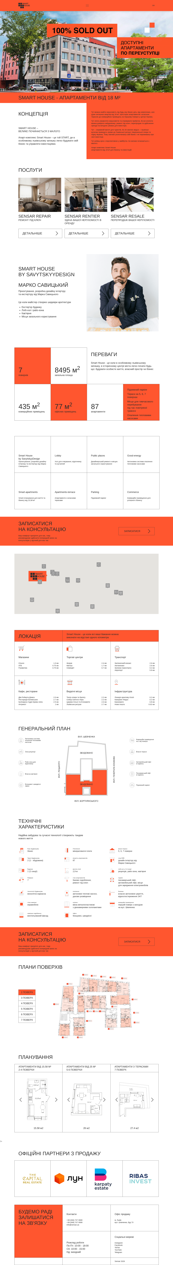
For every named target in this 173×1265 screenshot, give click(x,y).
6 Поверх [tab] (27, 1014)
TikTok (117, 1248)
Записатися (132, 531)
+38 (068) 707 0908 (74, 1222)
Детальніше (32, 233)
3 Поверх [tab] (27, 997)
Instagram (119, 1243)
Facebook (119, 1245)
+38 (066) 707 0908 (74, 1220)
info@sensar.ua (73, 1225)
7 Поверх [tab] (27, 1020)
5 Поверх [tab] (27, 1008)
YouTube (118, 1250)
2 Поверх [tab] (27, 992)
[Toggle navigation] (87, 5)
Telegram (118, 1252)
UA (153, 5)
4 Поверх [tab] (27, 1003)
